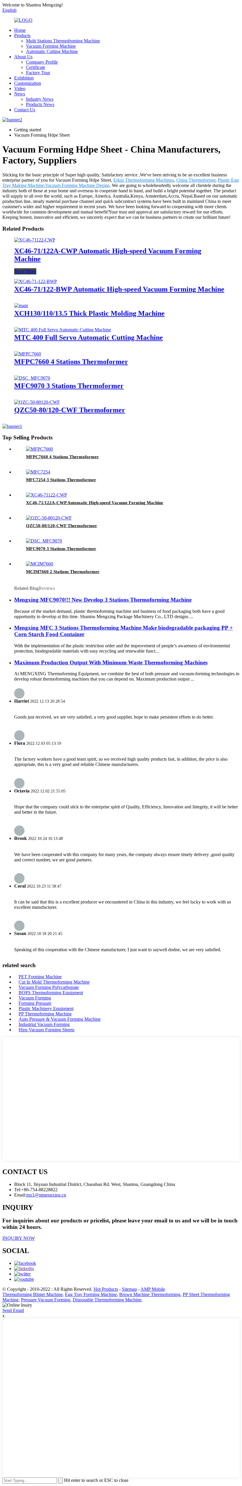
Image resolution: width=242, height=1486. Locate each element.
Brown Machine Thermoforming (149, 1294)
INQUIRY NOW (18, 1238)
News (19, 93)
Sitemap (129, 1289)
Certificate (35, 67)
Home (20, 30)
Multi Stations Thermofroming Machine (63, 40)
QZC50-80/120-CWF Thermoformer (69, 410)
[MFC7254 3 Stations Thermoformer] (38, 471)
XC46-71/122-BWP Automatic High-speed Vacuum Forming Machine (119, 289)
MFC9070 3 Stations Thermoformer (69, 386)
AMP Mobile (152, 1289)
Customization (27, 83)
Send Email (13, 1310)
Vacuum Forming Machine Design (77, 185)
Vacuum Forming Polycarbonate (49, 987)
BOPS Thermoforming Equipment (51, 992)
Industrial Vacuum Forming (44, 1024)
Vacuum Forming (35, 997)
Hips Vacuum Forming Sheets (46, 1029)
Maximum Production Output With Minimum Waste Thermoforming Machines (110, 662)
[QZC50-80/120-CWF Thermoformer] (37, 402)
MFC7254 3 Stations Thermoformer (61, 479)
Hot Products (106, 1289)
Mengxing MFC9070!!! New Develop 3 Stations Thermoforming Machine (103, 600)
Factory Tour (38, 72)
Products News (40, 104)
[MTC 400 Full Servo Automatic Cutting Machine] (62, 329)
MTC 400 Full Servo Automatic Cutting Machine (88, 337)
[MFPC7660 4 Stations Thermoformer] (27, 353)
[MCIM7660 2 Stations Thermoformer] (39, 563)
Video (19, 88)
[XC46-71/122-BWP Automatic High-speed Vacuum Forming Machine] (35, 281)
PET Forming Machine (40, 976)
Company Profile (42, 61)
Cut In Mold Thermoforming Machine (54, 981)
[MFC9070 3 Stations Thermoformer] (32, 377)
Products (22, 35)
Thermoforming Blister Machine (32, 1294)
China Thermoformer (195, 180)
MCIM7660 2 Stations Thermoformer (62, 571)
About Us (23, 56)
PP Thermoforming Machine (45, 1013)
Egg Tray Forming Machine (91, 1294)
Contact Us (24, 109)
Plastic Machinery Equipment (46, 1008)
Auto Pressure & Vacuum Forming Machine (60, 1019)
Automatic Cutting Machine (52, 51)
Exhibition (24, 77)
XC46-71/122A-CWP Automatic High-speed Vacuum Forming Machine (94, 502)
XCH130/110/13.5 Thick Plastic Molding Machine (89, 313)
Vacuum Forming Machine (51, 46)
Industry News (39, 99)
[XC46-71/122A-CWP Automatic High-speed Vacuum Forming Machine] (34, 239)
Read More (25, 271)
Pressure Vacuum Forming (45, 1299)
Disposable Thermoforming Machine (107, 1299)
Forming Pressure (35, 1003)
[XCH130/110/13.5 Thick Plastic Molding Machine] (21, 305)
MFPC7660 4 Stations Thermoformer (71, 361)
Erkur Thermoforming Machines (143, 180)
